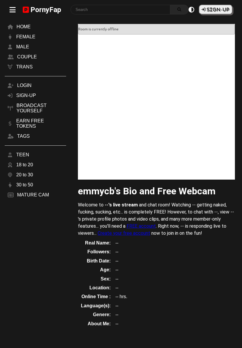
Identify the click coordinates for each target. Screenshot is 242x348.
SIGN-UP (217, 9)
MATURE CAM (33, 194)
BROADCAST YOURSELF (32, 108)
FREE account (141, 226)
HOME (24, 26)
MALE (22, 46)
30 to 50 (24, 184)
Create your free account (124, 233)
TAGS (23, 136)
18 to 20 (24, 164)
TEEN (22, 154)
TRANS (24, 66)
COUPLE (27, 56)
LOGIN (24, 85)
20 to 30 (24, 174)
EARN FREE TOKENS (30, 123)
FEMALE (25, 36)
